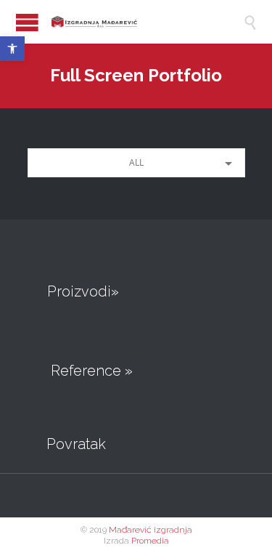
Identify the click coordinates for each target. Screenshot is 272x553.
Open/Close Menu (27, 22)
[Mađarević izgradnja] (127, 22)
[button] (12, 48)
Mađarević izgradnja (150, 530)
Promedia (150, 541)
